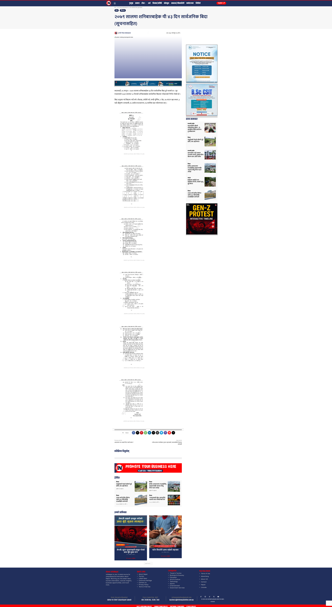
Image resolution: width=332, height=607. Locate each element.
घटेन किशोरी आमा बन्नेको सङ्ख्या (165, 550)
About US (204, 579)
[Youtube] (218, 596)
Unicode (203, 587)
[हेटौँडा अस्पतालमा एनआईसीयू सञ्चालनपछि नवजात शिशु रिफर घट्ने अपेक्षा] (174, 486)
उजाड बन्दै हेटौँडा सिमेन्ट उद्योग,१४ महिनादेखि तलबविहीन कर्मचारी (123, 499)
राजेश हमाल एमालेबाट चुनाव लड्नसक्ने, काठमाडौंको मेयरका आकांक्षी (167, 443)
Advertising (205, 576)
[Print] (157, 432)
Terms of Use (205, 573)
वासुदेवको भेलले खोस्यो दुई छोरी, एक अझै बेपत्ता (124, 485)
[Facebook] (133, 432)
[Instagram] (205, 596)
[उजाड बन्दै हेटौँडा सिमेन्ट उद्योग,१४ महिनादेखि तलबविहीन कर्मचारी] (141, 500)
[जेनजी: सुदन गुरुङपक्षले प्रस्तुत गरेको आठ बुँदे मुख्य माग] (130, 531)
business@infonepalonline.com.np (181, 599)
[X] (137, 432)
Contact (204, 582)
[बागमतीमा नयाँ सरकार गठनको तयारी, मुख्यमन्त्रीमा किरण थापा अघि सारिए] (210, 155)
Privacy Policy (143, 584)
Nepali (203, 584)
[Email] (153, 432)
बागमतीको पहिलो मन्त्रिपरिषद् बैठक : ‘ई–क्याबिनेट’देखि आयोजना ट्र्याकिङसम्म (194, 129)
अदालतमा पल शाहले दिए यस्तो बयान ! (123, 442)
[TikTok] (209, 596)
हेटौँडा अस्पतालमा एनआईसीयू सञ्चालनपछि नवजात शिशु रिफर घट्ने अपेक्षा (157, 486)
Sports (172, 583)
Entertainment (175, 586)
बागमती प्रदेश (191, 123)
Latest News (143, 578)
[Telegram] (161, 432)
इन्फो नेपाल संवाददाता (124, 33)
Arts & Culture (175, 579)
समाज (189, 177)
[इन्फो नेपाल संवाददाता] (116, 32)
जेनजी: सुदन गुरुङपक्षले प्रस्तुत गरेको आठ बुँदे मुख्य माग (131, 551)
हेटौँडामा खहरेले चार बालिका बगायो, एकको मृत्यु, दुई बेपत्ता (196, 182)
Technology (174, 581)
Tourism (141, 576)
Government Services (177, 588)
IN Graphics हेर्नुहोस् (130, 558)
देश (115, 7)
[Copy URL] (173, 432)
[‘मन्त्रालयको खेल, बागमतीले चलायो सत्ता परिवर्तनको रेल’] (174, 500)
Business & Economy (177, 575)
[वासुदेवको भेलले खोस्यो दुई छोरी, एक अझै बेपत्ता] (141, 486)
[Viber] (165, 432)
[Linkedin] (149, 432)
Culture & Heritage (145, 580)
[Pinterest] (141, 432)
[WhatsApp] (145, 432)
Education (173, 577)
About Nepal (143, 574)
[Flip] (169, 432)
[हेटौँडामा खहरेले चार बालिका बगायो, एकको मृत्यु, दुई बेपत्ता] (210, 182)
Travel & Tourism (175, 573)
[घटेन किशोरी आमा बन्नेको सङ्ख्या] (165, 531)
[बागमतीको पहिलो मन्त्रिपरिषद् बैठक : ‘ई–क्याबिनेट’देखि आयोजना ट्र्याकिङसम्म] (210, 128)
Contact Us (143, 582)
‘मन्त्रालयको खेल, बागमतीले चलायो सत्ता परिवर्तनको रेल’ (157, 498)
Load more (147, 563)
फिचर (123, 10)
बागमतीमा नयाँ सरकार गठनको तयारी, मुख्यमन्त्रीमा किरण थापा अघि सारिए (196, 155)
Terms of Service (144, 587)
